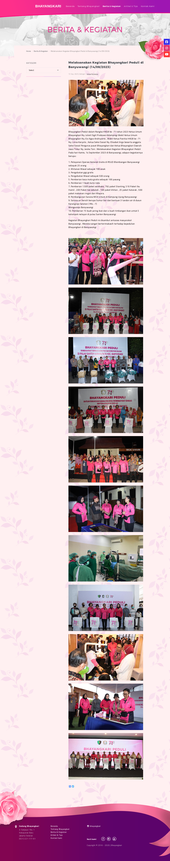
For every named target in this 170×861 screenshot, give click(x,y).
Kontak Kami (148, 6)
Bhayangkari (48, 6)
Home (28, 51)
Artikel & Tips (131, 6)
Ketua (89, 74)
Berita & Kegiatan (112, 6)
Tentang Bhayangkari (89, 6)
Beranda (70, 6)
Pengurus (94, 74)
